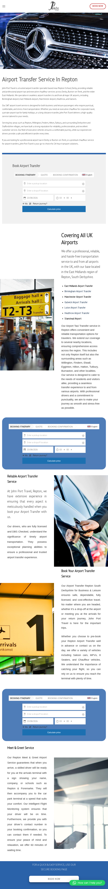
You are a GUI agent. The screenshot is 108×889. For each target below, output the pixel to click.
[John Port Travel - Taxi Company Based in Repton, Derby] (54, 6)
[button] (87, 883)
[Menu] (3, 6)
